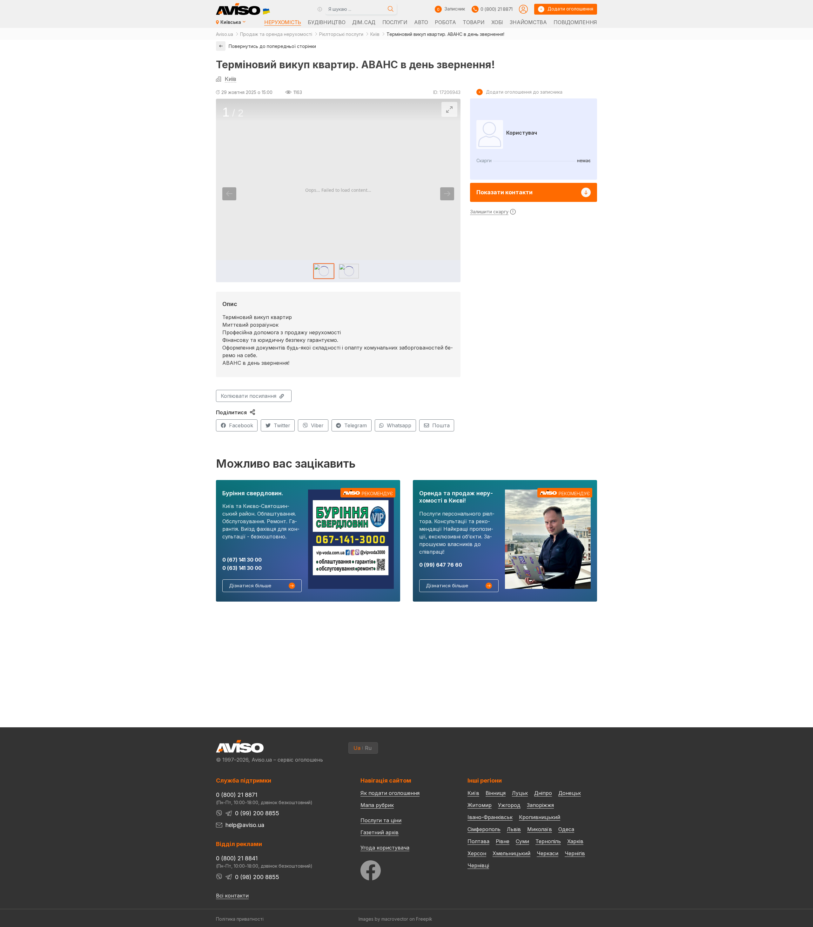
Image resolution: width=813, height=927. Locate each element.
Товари (473, 22)
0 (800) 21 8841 (237, 858)
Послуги (394, 22)
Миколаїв (539, 829)
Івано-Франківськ (490, 817)
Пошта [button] (441, 425)
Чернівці (478, 865)
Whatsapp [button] (399, 425)
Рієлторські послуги (341, 34)
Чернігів (575, 853)
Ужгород (509, 805)
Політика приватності (240, 919)
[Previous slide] (229, 193)
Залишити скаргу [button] (489, 212)
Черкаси (547, 853)
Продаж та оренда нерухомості (276, 34)
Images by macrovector (383, 919)
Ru (368, 748)
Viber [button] (317, 425)
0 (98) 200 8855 (257, 877)
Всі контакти (232, 895)
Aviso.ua (224, 34)
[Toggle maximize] (449, 109)
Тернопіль (548, 841)
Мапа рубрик (377, 805)
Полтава (478, 841)
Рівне (502, 841)
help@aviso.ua (244, 825)
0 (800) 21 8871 (496, 9)
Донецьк (569, 793)
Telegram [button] (355, 425)
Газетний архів (379, 832)
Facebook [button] (241, 425)
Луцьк (520, 793)
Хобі (497, 22)
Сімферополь (484, 829)
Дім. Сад (363, 22)
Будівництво (326, 22)
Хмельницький (511, 853)
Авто (421, 22)
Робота (445, 22)
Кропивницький (539, 817)
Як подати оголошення (390, 793)
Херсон (476, 853)
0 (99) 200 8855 (257, 813)
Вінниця (496, 793)
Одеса (566, 829)
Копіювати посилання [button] (248, 396)
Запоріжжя (540, 805)
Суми (522, 841)
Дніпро (543, 793)
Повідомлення (575, 22)
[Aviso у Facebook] (402, 868)
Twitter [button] (282, 425)
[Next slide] (447, 193)
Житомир (479, 805)
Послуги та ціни (380, 820)
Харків (575, 841)
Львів (514, 829)
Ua (356, 748)
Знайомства (528, 22)
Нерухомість (282, 22)
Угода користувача (384, 847)
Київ (230, 79)
